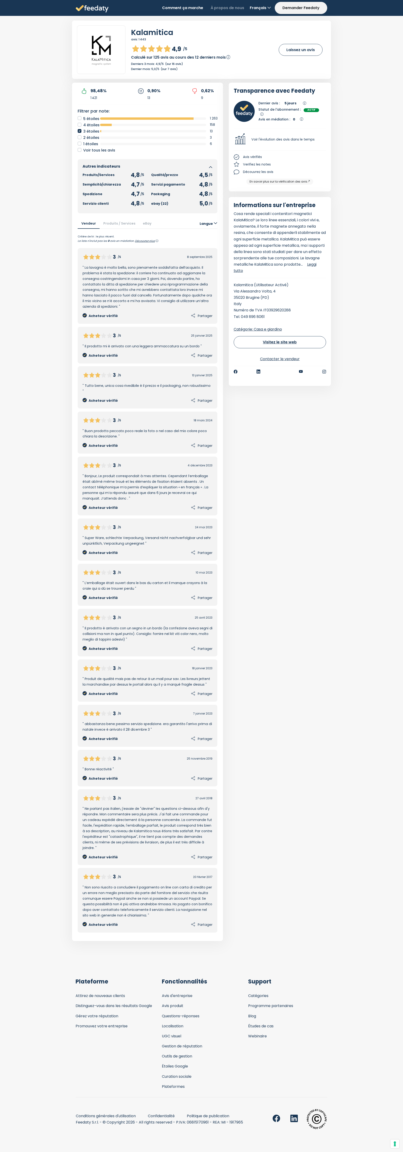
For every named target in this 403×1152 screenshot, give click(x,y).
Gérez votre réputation (97, 1016)
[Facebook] (235, 371)
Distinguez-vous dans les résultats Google (114, 1005)
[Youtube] (301, 371)
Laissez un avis (300, 50)
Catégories (258, 995)
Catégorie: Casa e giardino (258, 329)
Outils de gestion (177, 1056)
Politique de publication (208, 1116)
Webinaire (257, 1036)
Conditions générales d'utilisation (106, 1116)
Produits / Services (119, 223)
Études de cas (261, 1026)
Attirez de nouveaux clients (100, 995)
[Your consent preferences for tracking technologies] (394, 1143)
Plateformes (173, 1086)
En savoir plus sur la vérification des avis (278, 181)
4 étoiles (91, 125)
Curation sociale (176, 1076)
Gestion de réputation (182, 1046)
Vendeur (88, 223)
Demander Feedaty (301, 8)
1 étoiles (90, 144)
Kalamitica (152, 32)
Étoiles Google (175, 1066)
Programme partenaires (270, 1005)
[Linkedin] (258, 371)
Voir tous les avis (99, 150)
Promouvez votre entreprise (102, 1026)
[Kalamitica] (101, 49)
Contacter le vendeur (280, 359)
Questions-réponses (180, 1016)
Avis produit (172, 1005)
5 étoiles (91, 118)
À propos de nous (227, 8)
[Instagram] (324, 371)
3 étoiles (91, 131)
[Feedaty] (92, 9)
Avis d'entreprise (177, 995)
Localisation (172, 1026)
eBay (147, 223)
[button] (280, 140)
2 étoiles (91, 137)
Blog (252, 1016)
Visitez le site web (280, 342)
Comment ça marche (182, 8)
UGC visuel (171, 1036)
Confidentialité (161, 1116)
